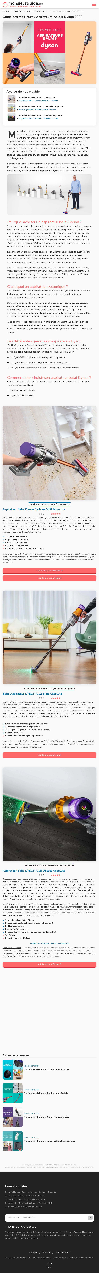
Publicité (46, 1252)
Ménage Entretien (31, 1066)
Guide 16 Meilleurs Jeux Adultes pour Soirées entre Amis (30, 1192)
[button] (10, 453)
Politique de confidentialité (81, 1258)
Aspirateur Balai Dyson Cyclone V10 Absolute (38, 101)
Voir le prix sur (50, 570)
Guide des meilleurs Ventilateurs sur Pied (23, 1207)
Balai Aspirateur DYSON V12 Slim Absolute (37, 110)
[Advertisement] (49, 1011)
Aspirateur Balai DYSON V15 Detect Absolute (38, 119)
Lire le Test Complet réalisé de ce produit (49, 943)
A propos (33, 1252)
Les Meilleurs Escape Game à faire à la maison (25, 1199)
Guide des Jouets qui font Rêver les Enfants (25, 1195)
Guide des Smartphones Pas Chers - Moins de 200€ (28, 1203)
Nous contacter (62, 1252)
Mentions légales (60, 1258)
